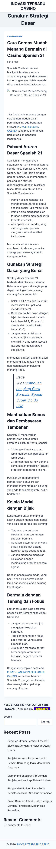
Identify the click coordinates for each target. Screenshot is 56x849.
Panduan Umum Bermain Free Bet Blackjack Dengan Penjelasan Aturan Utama (29, 746)
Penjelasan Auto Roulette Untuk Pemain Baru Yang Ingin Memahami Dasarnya (28, 763)
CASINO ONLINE (14, 36)
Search (8, 716)
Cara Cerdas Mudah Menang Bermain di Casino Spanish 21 (27, 49)
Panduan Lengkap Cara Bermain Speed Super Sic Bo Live (29, 394)
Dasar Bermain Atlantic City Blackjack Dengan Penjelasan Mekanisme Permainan (29, 806)
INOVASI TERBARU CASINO (33, 844)
